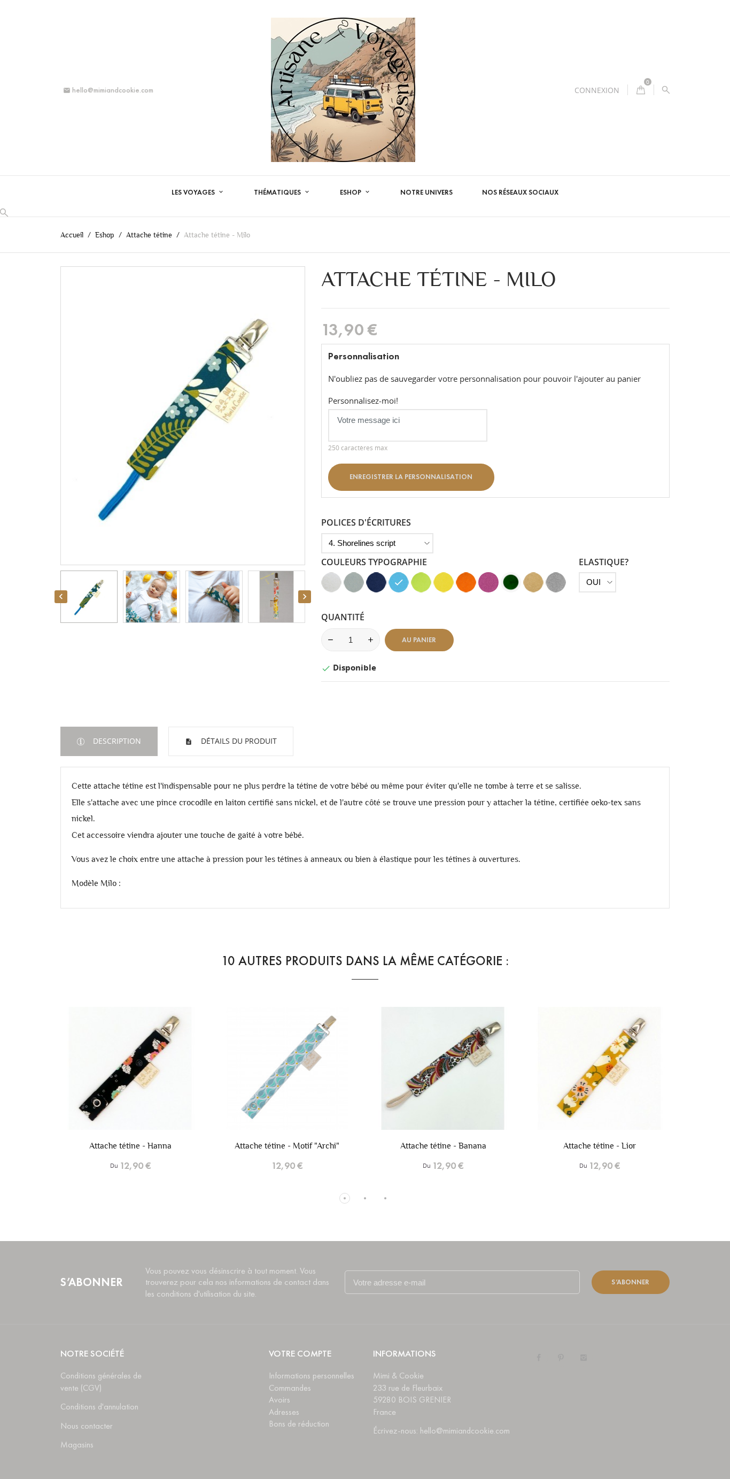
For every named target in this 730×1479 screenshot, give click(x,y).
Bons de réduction (299, 1424)
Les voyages (194, 192)
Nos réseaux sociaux (520, 192)
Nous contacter (86, 1426)
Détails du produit (238, 741)
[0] (641, 90)
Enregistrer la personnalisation (411, 477)
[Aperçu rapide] (148, 1081)
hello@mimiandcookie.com (108, 90)
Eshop (351, 192)
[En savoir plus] (171, 1081)
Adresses (284, 1412)
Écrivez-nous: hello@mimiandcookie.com (441, 1431)
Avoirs (279, 1400)
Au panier (419, 640)
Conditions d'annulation (99, 1406)
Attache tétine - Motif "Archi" (287, 1145)
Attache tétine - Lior (599, 1145)
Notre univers (426, 192)
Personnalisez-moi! (363, 400)
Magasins (77, 1444)
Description (116, 741)
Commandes (290, 1388)
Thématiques (278, 192)
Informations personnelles (311, 1375)
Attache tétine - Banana (443, 1145)
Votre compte (300, 1353)
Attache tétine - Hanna (130, 1145)
